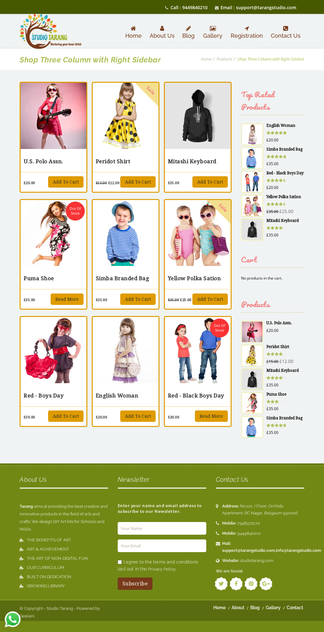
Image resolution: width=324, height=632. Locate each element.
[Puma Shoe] (53, 233)
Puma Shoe (39, 278)
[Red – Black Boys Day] (198, 350)
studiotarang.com (256, 560)
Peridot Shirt (113, 161)
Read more (67, 299)
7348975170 (248, 523)
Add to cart (66, 181)
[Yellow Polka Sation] (198, 233)
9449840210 (249, 533)
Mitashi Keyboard (192, 161)
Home (206, 59)
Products (224, 59)
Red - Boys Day (44, 395)
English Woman (117, 395)
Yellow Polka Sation (194, 278)
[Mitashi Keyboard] (198, 116)
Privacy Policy (162, 569)
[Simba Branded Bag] (126, 233)
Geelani (27, 616)
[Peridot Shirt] (126, 116)
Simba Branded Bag (122, 278)
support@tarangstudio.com (248, 550)
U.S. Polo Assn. (43, 161)
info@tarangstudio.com (298, 550)
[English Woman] (126, 350)
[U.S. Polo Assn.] (53, 116)
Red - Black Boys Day (196, 395)
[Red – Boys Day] (53, 350)
